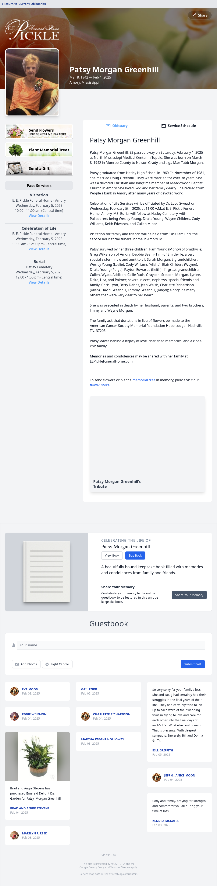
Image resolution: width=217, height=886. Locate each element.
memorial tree (143, 380)
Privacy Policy (96, 867)
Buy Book (135, 555)
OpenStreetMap (113, 874)
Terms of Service (120, 867)
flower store (100, 385)
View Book (112, 555)
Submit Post (192, 664)
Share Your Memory (189, 595)
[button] (37, 756)
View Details (39, 215)
